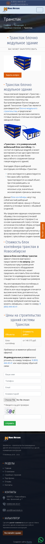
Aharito (29, 542)
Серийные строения (13, 475)
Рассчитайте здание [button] (12, 533)
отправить (9, 423)
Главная (8, 468)
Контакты (8, 485)
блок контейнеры (19, 197)
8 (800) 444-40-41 (18, 2)
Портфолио (9, 478)
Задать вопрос (13, 75)
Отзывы (8, 481)
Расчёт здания (42, 230)
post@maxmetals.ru (19, 4)
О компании (9, 471)
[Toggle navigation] (39, 9)
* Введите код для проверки (16, 405)
